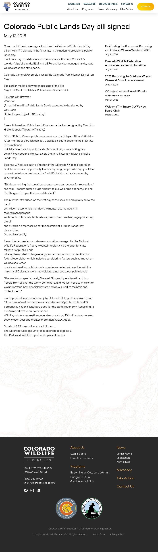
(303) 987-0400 (33, 478)
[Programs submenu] (94, 8)
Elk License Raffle (108, 3)
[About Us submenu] (79, 8)
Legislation (74, 3)
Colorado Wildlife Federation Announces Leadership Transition (125, 63)
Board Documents (81, 458)
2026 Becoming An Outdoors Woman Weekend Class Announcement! (128, 78)
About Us (77, 447)
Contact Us (127, 3)
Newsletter (89, 3)
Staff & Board (78, 453)
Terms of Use (98, 534)
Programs (77, 466)
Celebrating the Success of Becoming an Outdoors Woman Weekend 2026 (128, 48)
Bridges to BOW (80, 477)
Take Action (125, 477)
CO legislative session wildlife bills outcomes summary (126, 93)
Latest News (124, 453)
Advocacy (124, 469)
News (121, 447)
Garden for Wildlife (82, 481)
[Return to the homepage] (16, 6)
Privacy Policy (117, 534)
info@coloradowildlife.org (40, 482)
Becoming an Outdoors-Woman (89, 472)
